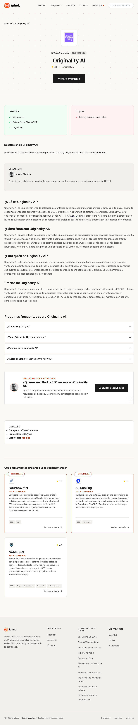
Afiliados (130, 718)
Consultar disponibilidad (111, 387)
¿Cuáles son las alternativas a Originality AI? (29, 359)
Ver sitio (25, 437)
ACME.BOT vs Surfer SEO (90, 672)
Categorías (55, 5)
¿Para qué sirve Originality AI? (22, 348)
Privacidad (106, 718)
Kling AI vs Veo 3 (86, 653)
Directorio (41, 5)
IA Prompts (97, 5)
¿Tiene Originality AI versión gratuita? (26, 337)
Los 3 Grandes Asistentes (90, 647)
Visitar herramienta (69, 78)
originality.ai (68, 67)
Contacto (84, 5)
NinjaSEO (112, 635)
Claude (70, 215)
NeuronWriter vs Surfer (88, 642)
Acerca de (70, 5)
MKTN (111, 640)
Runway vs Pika (85, 658)
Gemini (79, 215)
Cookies (118, 718)
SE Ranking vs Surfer (87, 637)
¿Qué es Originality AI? (18, 326)
